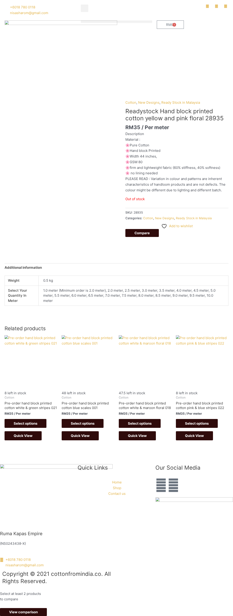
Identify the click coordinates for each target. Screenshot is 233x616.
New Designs (149, 102)
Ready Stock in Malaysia (180, 102)
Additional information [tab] (23, 267)
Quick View (23, 436)
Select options (25, 423)
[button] (84, 8)
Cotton (130, 102)
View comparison (23, 612)
